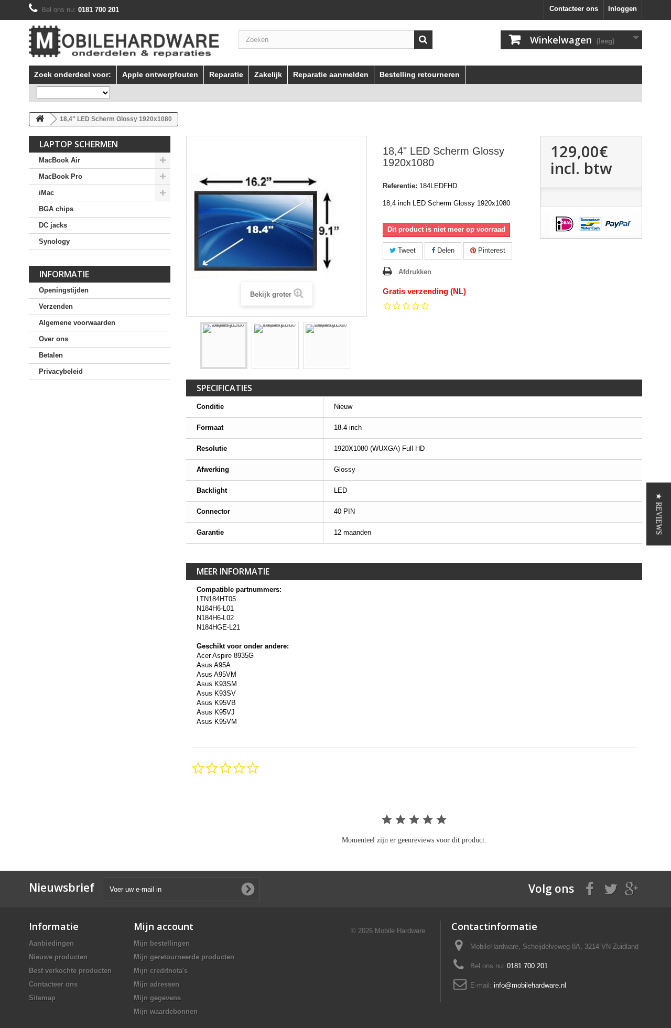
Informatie (64, 274)
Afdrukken (414, 272)
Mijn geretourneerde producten (184, 957)
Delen (444, 250)
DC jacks (53, 225)
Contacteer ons (573, 9)
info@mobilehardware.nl (530, 985)
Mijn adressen (156, 984)
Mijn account (163, 926)
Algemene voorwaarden (77, 323)
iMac (46, 193)
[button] (658, 514)
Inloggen (622, 9)
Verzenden (56, 306)
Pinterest (490, 250)
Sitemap (42, 998)
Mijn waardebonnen (166, 1011)
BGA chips (56, 209)
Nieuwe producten (58, 957)
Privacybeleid (61, 371)
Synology (54, 241)
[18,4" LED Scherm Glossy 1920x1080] (224, 345)
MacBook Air (59, 160)
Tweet (406, 250)
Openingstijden (64, 290)
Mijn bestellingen (162, 943)
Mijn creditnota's (161, 971)
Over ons (53, 339)
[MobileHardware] (126, 41)
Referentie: (400, 186)
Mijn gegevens (157, 998)
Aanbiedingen (51, 943)
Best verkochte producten (70, 971)
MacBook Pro (60, 176)
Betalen (51, 355)
